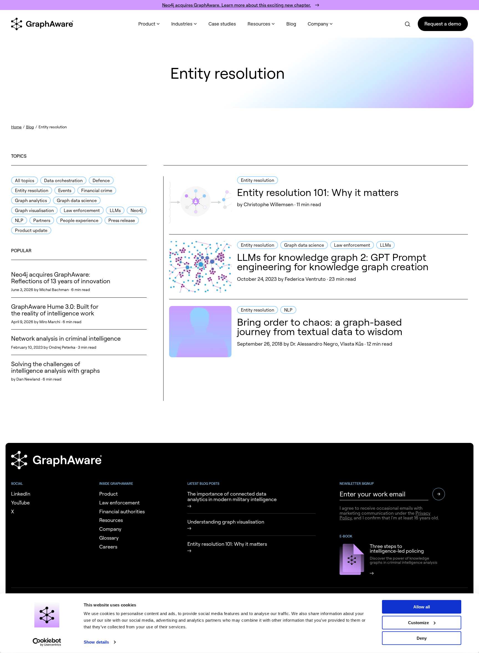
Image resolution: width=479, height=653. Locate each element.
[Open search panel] (407, 24)
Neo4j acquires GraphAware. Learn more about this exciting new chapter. (236, 5)
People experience (79, 220)
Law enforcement (82, 210)
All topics (24, 180)
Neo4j (137, 210)
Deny (422, 638)
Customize (418, 622)
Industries (181, 24)
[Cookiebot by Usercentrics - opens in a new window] (47, 642)
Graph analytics (31, 200)
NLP (19, 220)
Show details (96, 642)
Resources (259, 24)
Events (64, 190)
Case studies (222, 24)
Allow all (421, 606)
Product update (31, 230)
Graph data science (77, 200)
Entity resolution (31, 190)
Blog (291, 24)
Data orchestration (63, 180)
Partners (41, 220)
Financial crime (96, 190)
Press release (121, 220)
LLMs (115, 210)
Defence (101, 180)
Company (318, 24)
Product (146, 24)
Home (16, 126)
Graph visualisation (34, 210)
